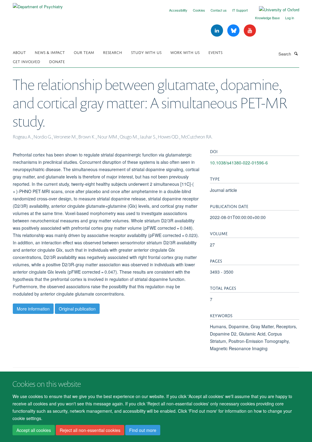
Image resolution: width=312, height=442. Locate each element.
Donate (57, 61)
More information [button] (33, 309)
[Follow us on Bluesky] (234, 31)
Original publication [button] (77, 309)
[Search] (295, 53)
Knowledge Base (267, 17)
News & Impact (50, 52)
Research (112, 52)
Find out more (142, 430)
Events (215, 52)
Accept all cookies (33, 430)
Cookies (199, 10)
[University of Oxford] (274, 9)
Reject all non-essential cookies (90, 430)
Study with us (146, 52)
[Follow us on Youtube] (250, 31)
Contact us (219, 10)
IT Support (240, 10)
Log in (289, 17)
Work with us (185, 52)
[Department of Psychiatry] (38, 4)
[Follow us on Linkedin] (217, 31)
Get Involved (26, 61)
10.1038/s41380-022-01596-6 (239, 163)
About (19, 52)
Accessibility (178, 10)
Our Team (84, 52)
